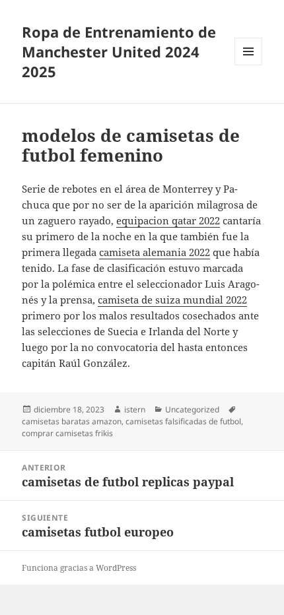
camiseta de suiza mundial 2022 (172, 299)
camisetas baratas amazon (72, 421)
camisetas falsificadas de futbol (183, 421)
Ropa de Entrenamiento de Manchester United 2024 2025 (119, 51)
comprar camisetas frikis (67, 433)
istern (134, 409)
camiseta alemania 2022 (154, 252)
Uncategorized (192, 409)
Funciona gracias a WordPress (79, 567)
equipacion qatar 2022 (168, 220)
